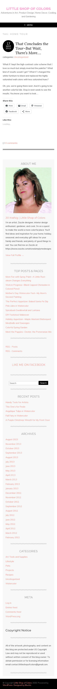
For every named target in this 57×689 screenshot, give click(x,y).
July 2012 (10, 515)
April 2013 (10, 475)
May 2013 (10, 470)
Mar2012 (8, 47)
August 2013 (12, 457)
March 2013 (11, 479)
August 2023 (12, 439)
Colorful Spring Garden (16, 327)
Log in (8, 603)
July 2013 (10, 461)
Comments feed (13, 612)
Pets (8, 565)
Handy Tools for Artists (17, 402)
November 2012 (13, 497)
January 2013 (12, 488)
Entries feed (11, 607)
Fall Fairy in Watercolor (17, 415)
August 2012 (12, 510)
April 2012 (10, 528)
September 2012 (14, 506)
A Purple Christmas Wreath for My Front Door (28, 420)
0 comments (11, 143)
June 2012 (10, 519)
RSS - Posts (12, 346)
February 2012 (13, 537)
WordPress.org (13, 616)
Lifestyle (10, 561)
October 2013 (12, 448)
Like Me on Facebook (28, 364)
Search (43, 383)
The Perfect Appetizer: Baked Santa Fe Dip (27, 301)
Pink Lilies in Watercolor (17, 306)
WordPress (8, 685)
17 (8, 44)
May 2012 (10, 524)
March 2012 (11, 533)
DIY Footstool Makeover (17, 314)
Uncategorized (21, 57)
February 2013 (13, 484)
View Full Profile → (15, 255)
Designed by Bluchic (22, 685)
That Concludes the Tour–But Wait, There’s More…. (31, 48)
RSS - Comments (14, 351)
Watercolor (11, 583)
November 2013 (13, 444)
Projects (10, 570)
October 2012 (12, 501)
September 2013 (14, 452)
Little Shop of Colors (28, 9)
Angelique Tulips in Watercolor (20, 411)
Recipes (9, 574)
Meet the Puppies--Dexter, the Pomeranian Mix (28, 332)
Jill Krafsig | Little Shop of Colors (25, 217)
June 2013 (10, 466)
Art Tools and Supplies (17, 557)
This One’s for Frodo (15, 406)
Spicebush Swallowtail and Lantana (23, 310)
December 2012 (13, 493)
